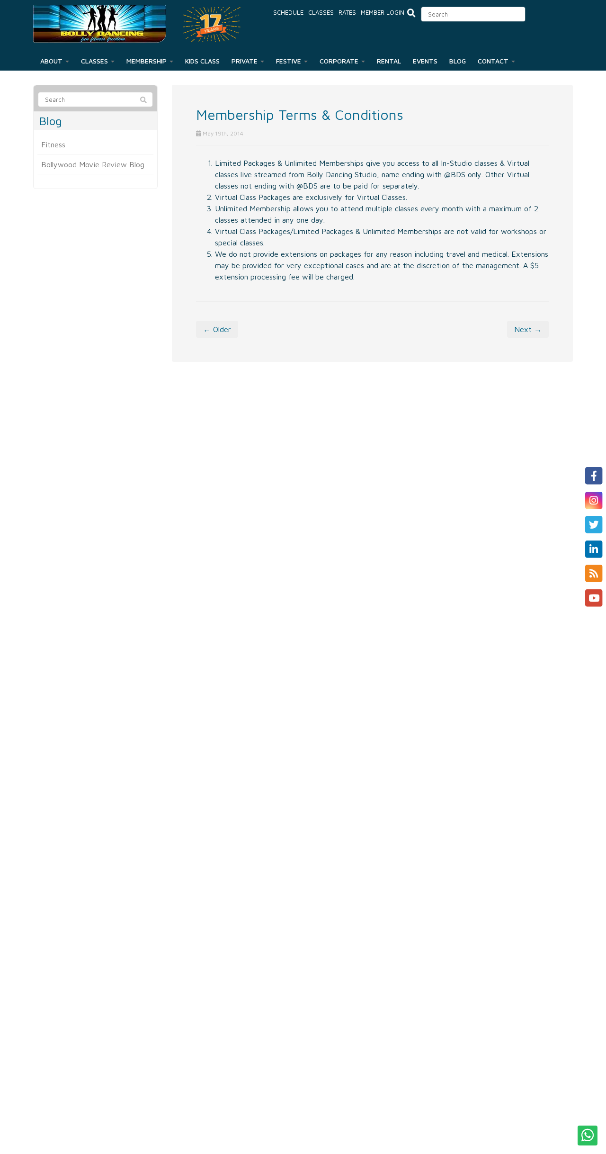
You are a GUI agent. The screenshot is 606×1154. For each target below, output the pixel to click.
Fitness (53, 144)
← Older (217, 329)
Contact (494, 61)
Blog (457, 61)
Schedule (288, 12)
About (52, 61)
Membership (147, 61)
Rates (347, 12)
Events (425, 61)
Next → (528, 329)
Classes (321, 12)
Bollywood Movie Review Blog (92, 164)
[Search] (143, 100)
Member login (382, 12)
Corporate (340, 61)
